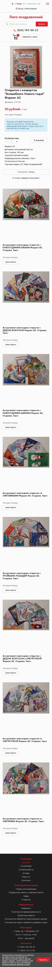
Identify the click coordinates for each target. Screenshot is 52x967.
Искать (41, 24)
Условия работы (26, 870)
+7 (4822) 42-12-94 (26, 950)
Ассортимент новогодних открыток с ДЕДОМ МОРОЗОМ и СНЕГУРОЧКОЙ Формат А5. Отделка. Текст (22, 659)
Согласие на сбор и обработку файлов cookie (26, 922)
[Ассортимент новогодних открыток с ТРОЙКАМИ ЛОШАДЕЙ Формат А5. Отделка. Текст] (26, 543)
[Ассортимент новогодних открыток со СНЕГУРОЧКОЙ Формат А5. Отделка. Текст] (26, 708)
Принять (43, 960)
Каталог (26, 863)
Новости (26, 877)
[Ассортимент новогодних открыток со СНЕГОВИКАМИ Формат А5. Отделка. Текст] (26, 463)
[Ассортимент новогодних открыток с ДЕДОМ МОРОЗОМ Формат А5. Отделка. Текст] (26, 298)
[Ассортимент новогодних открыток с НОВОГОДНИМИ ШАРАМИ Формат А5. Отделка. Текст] (26, 380)
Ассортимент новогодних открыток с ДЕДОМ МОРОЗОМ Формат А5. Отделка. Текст (25, 330)
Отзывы (26, 873)
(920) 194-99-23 (27, 30)
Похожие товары (26, 172)
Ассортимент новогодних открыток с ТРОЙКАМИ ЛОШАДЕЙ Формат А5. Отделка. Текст (22, 576)
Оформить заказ (29, 37)
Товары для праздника (26, 889)
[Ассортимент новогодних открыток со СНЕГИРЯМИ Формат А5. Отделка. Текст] (26, 789)
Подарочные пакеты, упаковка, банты (26, 892)
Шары (26, 896)
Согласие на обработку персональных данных (26, 919)
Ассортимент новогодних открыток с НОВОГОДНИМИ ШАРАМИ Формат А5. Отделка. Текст (23, 413)
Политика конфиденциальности (26, 912)
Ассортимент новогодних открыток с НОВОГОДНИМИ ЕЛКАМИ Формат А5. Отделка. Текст (23, 247)
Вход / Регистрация (27, 9)
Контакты (26, 880)
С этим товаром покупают (26, 178)
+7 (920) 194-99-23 (26, 947)
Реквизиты (26, 908)
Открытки (26, 900)
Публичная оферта (26, 915)
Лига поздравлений (26, 17)
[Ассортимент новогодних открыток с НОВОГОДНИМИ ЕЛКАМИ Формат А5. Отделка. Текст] (26, 215)
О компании (26, 866)
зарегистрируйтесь (15, 124)
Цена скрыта (10, 262)
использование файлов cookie (16, 964)
